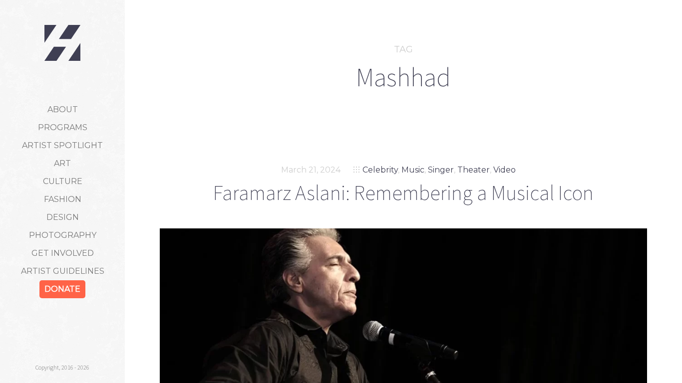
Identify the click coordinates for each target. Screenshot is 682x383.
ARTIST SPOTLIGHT (62, 145)
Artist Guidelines (62, 271)
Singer (441, 170)
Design (62, 217)
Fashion (62, 199)
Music (412, 170)
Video (504, 170)
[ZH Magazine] (62, 43)
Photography (62, 235)
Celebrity (380, 170)
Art (62, 163)
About (62, 109)
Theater (473, 170)
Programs (62, 127)
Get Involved (62, 253)
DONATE (62, 289)
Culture (62, 181)
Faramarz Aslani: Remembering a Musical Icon (403, 192)
